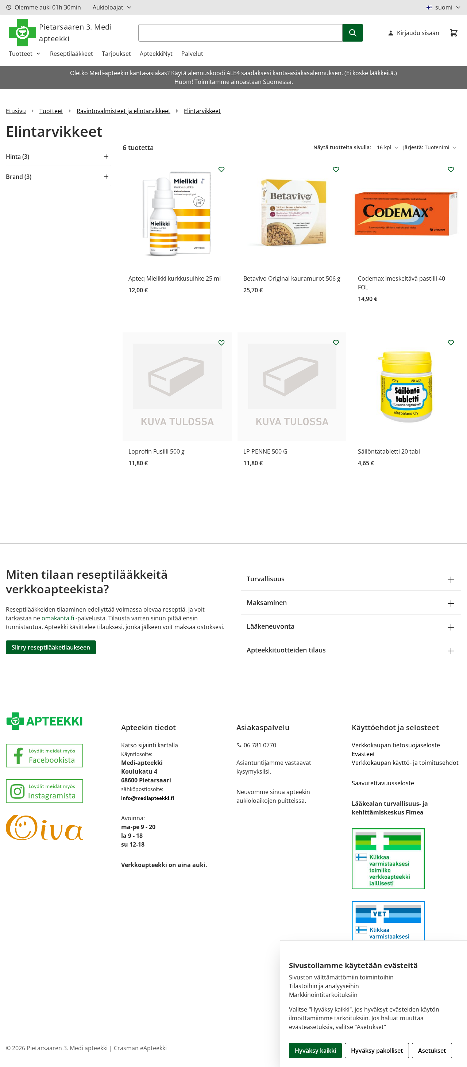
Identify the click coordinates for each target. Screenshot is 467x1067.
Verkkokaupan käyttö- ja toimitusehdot (405, 763)
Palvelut (192, 54)
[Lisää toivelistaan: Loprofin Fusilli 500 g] (221, 342)
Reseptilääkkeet (71, 54)
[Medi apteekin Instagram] (60, 791)
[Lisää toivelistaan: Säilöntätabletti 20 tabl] (451, 342)
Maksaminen (267, 602)
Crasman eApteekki (140, 1048)
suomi (443, 7)
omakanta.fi (58, 618)
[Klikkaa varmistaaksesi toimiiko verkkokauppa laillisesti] (406, 858)
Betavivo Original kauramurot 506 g (291, 278)
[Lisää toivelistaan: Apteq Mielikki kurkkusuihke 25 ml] (221, 169)
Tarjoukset (116, 54)
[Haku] (353, 33)
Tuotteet (20, 54)
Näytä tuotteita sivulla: (343, 147)
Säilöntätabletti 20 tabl (389, 451)
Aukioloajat (108, 7)
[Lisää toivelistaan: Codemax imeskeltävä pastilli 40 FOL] (451, 169)
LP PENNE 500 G (265, 451)
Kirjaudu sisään (418, 33)
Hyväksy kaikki (315, 1051)
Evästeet (363, 754)
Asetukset (432, 1051)
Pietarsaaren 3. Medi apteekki (75, 32)
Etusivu (16, 111)
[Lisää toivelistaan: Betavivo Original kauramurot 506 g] (336, 169)
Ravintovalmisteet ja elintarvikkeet (123, 111)
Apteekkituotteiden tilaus (286, 650)
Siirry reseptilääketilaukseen (51, 647)
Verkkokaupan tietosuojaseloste (396, 745)
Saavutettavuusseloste (383, 783)
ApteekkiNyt (156, 54)
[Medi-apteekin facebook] (60, 755)
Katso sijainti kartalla (149, 745)
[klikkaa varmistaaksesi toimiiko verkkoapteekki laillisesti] (406, 931)
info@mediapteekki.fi (147, 798)
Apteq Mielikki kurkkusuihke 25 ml (174, 278)
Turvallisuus (266, 578)
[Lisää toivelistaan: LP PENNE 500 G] (336, 342)
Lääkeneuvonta (270, 626)
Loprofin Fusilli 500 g (156, 451)
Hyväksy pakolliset (377, 1051)
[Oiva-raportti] (60, 827)
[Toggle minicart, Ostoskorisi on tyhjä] (454, 33)
